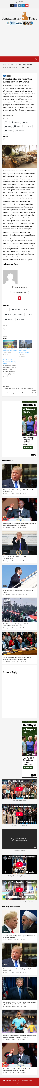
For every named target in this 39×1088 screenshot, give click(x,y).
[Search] (36, 59)
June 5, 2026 (16, 527)
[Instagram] (19, 5)
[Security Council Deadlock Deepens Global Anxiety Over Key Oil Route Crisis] (19, 643)
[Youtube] (26, 5)
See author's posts (19, 292)
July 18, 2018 (18, 85)
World (8, 75)
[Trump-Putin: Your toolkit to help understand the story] (25, 344)
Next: (21, 392)
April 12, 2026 (16, 560)
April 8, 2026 (16, 628)
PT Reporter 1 (8, 493)
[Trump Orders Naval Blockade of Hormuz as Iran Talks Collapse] (19, 543)
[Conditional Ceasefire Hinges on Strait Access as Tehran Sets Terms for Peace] (19, 610)
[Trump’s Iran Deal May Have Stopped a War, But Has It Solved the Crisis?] (19, 922)
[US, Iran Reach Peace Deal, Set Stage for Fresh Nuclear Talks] (19, 476)
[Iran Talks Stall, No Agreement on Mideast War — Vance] (19, 576)
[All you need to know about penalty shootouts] (10, 344)
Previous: (18, 387)
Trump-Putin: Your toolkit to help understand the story (24, 350)
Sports (5, 1031)
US (4, 997)
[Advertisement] (19, 42)
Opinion (6, 931)
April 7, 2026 (16, 661)
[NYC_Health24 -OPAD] (29, 429)
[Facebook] (15, 5)
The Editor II (8, 939)
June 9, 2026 (16, 1006)
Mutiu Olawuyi (8, 85)
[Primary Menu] (4, 58)
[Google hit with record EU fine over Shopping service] (11, 368)
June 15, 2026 (16, 493)
